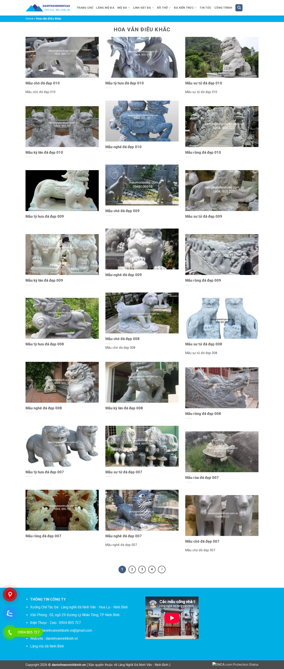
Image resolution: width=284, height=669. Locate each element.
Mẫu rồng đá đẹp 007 (43, 536)
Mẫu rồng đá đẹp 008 (203, 414)
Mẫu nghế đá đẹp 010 (123, 147)
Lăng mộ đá (105, 7)
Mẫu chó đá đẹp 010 (43, 83)
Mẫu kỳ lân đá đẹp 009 (44, 280)
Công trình (223, 7)
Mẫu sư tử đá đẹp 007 (123, 472)
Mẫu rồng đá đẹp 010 (203, 152)
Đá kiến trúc (184, 7)
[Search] (239, 8)
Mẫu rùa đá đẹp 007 (202, 478)
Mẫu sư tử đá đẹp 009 (203, 216)
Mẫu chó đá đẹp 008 (122, 339)
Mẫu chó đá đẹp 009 (122, 211)
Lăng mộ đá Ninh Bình (47, 646)
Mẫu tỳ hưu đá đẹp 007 (45, 472)
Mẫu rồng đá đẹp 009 (203, 280)
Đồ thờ (162, 7)
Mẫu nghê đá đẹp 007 (123, 536)
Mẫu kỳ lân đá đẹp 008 (124, 408)
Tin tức (205, 7)
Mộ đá (122, 7)
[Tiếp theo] (162, 569)
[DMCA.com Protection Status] (235, 665)
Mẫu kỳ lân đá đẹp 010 (44, 152)
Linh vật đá (142, 7)
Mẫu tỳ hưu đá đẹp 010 (124, 83)
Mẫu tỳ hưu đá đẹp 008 (45, 344)
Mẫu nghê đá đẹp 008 (44, 408)
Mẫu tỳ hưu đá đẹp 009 (45, 216)
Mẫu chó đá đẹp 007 (202, 541)
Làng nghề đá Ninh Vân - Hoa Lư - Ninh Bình (94, 607)
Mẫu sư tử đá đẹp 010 (203, 83)
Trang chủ (85, 7)
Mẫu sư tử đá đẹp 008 (203, 344)
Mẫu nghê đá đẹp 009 (123, 275)
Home (29, 18)
